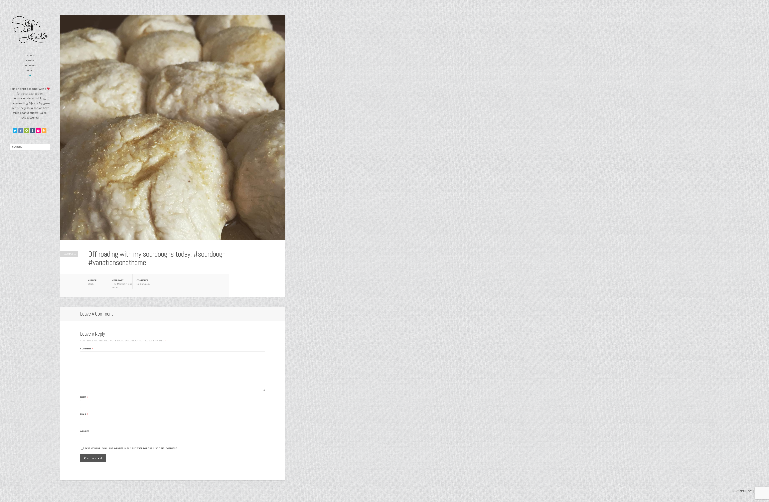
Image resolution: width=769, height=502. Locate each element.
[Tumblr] (32, 130)
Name (84, 397)
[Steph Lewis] (30, 29)
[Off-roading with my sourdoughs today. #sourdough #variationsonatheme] (172, 127)
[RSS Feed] (44, 130)
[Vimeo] (26, 130)
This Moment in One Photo (122, 285)
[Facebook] (20, 130)
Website (84, 431)
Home (30, 55)
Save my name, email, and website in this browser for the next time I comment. (131, 448)
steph (91, 283)
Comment (86, 348)
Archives (30, 65)
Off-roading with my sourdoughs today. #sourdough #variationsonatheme (156, 258)
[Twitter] (15, 130)
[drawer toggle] (30, 75)
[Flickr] (38, 130)
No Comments (144, 283)
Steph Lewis (746, 491)
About (30, 60)
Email (84, 414)
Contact (30, 70)
